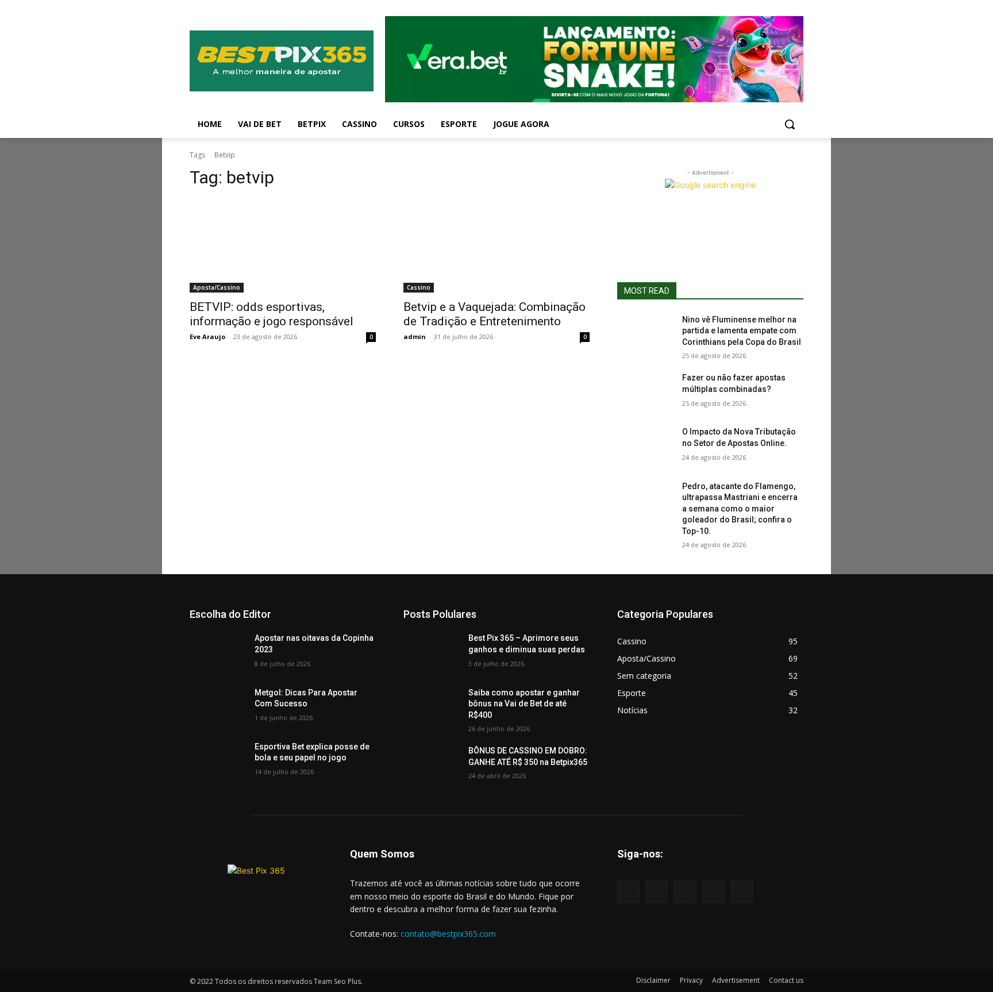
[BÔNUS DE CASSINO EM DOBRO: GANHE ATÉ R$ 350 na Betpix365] (431, 765)
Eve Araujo (207, 336)
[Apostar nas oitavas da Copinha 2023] (217, 652)
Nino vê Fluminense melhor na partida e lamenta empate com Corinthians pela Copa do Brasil (741, 331)
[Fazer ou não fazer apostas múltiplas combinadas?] (645, 392)
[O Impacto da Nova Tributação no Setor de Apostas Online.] (645, 446)
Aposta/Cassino (216, 287)
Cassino (418, 287)
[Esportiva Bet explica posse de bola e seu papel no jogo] (217, 760)
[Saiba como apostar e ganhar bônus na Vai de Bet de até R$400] (431, 706)
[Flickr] (684, 891)
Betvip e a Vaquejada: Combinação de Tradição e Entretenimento (494, 314)
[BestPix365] (282, 60)
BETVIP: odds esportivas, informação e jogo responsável (271, 314)
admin (414, 336)
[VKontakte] (741, 891)
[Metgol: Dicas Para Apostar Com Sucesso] (217, 706)
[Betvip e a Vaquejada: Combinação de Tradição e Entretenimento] (496, 246)
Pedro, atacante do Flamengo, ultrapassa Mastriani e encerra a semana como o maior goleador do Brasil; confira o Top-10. (740, 509)
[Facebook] (656, 891)
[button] (789, 124)
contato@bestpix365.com (448, 933)
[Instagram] (713, 891)
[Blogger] (628, 891)
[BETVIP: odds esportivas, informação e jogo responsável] (283, 246)
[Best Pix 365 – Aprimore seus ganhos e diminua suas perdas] (431, 652)
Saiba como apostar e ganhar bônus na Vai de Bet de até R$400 (524, 704)
